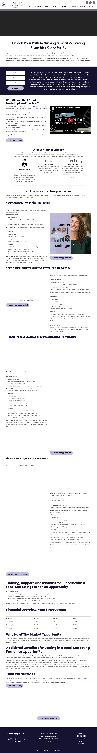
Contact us (27, 710)
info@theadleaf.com (48, 740)
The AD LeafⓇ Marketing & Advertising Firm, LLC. (50, 750)
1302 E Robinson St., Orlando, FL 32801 (48, 738)
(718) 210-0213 (48, 741)
